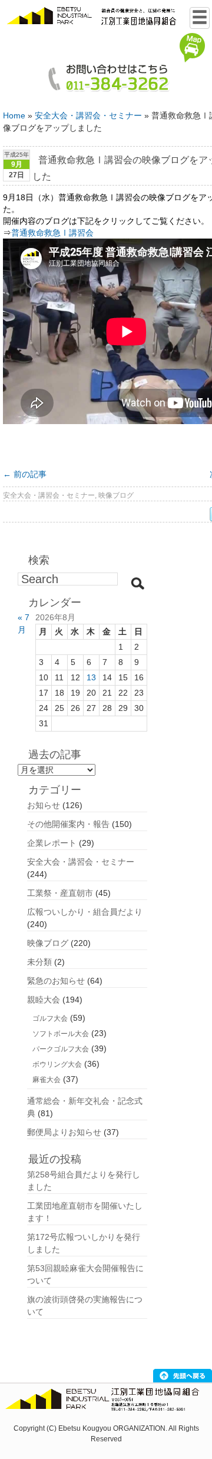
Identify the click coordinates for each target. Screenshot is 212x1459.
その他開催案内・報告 (68, 824)
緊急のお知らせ (56, 980)
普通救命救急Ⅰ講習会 (52, 232)
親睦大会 (43, 999)
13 (91, 677)
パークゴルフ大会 (60, 1049)
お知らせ (43, 805)
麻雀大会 (46, 1080)
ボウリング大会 (57, 1064)
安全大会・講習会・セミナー (88, 115)
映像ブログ (116, 495)
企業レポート (52, 843)
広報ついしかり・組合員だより (85, 912)
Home (14, 115)
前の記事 (25, 474)
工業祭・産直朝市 (60, 893)
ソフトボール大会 (60, 1034)
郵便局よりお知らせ (64, 1132)
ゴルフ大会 (50, 1018)
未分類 (39, 962)
